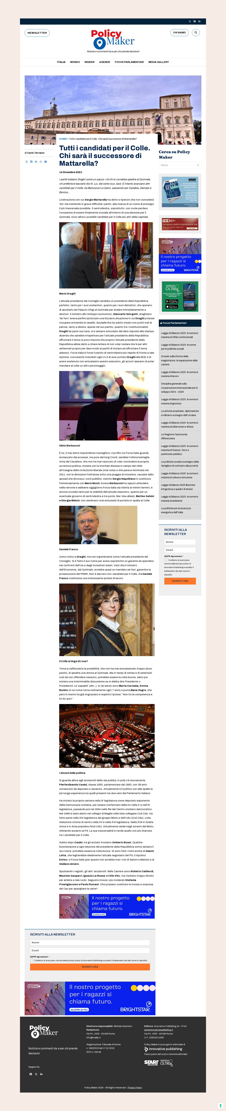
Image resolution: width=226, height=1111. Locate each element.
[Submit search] (198, 165)
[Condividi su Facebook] (31, 162)
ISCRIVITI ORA (90, 967)
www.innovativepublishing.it (158, 1030)
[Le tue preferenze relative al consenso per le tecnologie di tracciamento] (221, 1106)
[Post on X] (27, 162)
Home (63, 139)
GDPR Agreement (39, 957)
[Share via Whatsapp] (41, 162)
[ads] (107, 917)
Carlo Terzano (35, 153)
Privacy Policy (135, 1087)
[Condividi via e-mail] (46, 162)
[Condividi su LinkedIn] (36, 162)
